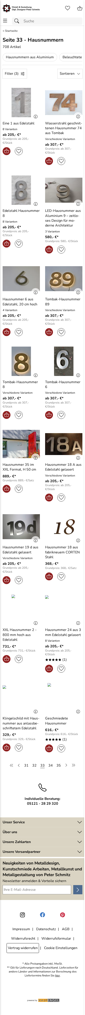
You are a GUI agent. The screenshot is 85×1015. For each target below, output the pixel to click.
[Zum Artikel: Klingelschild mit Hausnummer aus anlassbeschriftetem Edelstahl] (21, 697)
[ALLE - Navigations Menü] (5, 21)
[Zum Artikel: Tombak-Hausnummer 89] (63, 278)
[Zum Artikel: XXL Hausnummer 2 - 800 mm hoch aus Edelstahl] (21, 609)
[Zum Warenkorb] (79, 8)
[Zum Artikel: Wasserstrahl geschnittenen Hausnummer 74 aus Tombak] (63, 102)
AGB (66, 929)
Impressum (21, 929)
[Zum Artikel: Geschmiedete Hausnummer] (63, 697)
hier (57, 976)
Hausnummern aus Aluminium (30, 57)
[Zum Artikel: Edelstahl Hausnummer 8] (21, 190)
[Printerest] (62, 914)
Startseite (11, 31)
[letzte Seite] (73, 765)
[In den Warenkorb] (6, 151)
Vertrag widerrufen (23, 948)
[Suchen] (18, 21)
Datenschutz (46, 929)
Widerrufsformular (56, 938)
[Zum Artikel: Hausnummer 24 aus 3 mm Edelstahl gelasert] (63, 609)
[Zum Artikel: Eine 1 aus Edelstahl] (21, 102)
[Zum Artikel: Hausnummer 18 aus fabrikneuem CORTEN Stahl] (63, 526)
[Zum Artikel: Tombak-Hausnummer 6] (63, 361)
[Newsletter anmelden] (77, 889)
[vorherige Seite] (18, 765)
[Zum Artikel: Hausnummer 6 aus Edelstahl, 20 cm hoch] (21, 278)
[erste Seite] (12, 765)
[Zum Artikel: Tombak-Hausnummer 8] (21, 361)
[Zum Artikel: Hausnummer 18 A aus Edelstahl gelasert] (63, 444)
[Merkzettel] (67, 8)
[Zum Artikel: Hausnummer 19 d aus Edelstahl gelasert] (21, 526)
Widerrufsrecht (23, 938)
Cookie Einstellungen (60, 948)
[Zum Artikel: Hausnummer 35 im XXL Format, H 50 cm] (21, 444)
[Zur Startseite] (21, 8)
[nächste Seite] (66, 765)
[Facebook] (42, 914)
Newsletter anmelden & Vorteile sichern (34, 881)
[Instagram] (22, 914)
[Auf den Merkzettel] (19, 151)
